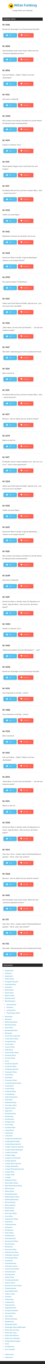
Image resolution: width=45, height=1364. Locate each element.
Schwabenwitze (10, 1263)
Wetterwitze (9, 1322)
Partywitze (8, 1227)
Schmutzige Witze (11, 1258)
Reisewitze (9, 1247)
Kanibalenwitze (10, 1114)
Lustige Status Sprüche (13, 1164)
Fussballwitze (10, 1094)
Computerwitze (10, 1041)
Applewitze (9, 976)
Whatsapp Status (11, 1324)
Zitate (7, 1344)
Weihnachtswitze (11, 1319)
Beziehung (8, 1017)
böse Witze (9, 1028)
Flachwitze (8, 1077)
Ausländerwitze (10, 984)
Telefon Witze (10, 1294)
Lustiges (8, 1177)
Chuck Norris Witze (11, 1039)
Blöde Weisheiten (11, 1022)
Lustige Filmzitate (11, 1152)
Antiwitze (8, 973)
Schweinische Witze (12, 1269)
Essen (7, 1061)
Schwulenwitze (10, 1272)
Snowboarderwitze (11, 1280)
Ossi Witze (9, 1216)
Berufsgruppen (10, 1001)
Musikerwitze (9, 1208)
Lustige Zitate (10, 1175)
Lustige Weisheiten (11, 1166)
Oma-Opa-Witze (11, 1213)
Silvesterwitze (10, 1274)
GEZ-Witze (9, 1100)
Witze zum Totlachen (12, 1338)
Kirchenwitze (9, 1119)
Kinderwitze (9, 1116)
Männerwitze (9, 1188)
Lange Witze (9, 1130)
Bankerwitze (9, 990)
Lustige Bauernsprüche (13, 1144)
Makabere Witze (11, 1180)
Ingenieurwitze (10, 1108)
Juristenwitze (11, 1010)
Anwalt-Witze (11, 1005)
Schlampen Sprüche (12, 1255)
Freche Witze (9, 1089)
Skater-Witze (9, 1277)
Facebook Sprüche (11, 1064)
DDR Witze (9, 1050)
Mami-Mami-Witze (11, 1183)
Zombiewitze (9, 1347)
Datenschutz (9, 1354)
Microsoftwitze (10, 1202)
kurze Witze (9, 1125)
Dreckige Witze (10, 1055)
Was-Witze (9, 1316)
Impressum (9, 1357)
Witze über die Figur (12, 1330)
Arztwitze (10, 1007)
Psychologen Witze (13, 1013)
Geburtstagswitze (11, 1097)
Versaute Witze (10, 1313)
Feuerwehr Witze (11, 1072)
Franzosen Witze (11, 1080)
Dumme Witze (10, 1058)
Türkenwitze (9, 1299)
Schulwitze (9, 1261)
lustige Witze (9, 1172)
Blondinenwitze (10, 1025)
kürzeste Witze (10, 1127)
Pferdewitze (9, 1230)
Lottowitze (8, 1136)
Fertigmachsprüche (11, 1069)
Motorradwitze (10, 1205)
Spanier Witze (10, 1283)
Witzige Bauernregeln (12, 1341)
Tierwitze (8, 1297)
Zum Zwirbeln (10, 1349)
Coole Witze (9, 1044)
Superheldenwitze (11, 1291)
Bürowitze (8, 1033)
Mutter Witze (9, 1211)
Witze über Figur (11, 1333)
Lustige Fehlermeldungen (14, 1150)
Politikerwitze (10, 1236)
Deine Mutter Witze (12, 1053)
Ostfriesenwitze (10, 1224)
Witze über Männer (12, 1335)
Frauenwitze (9, 1086)
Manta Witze (9, 1191)
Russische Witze (10, 1250)
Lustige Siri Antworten (13, 1158)
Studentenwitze (10, 1288)
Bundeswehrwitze (11, 1030)
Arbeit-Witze (9, 979)
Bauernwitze (9, 993)
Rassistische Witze (11, 1241)
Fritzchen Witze (10, 1091)
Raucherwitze (9, 1244)
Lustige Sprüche (10, 1161)
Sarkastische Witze (11, 1252)
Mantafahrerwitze (11, 1194)
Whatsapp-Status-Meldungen (15, 1327)
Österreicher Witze (11, 1219)
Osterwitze (9, 1222)
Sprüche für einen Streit (13, 1286)
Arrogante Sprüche (11, 982)
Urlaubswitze (9, 1302)
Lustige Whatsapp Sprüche (14, 1169)
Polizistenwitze (10, 1238)
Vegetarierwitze (10, 1308)
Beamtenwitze (10, 998)
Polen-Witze (9, 1233)
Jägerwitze (8, 1111)
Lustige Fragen (10, 1155)
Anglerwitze (9, 971)
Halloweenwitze (10, 1102)
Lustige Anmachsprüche (13, 1139)
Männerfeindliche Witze (13, 1186)
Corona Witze (10, 1047)
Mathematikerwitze (12, 1200)
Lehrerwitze (9, 1133)
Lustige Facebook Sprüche (14, 1147)
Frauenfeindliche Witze (13, 1083)
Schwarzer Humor (11, 1266)
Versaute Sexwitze (11, 1310)
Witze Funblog (25, 5)
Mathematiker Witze (12, 1197)
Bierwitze (8, 1019)
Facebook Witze (10, 1066)
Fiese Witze (9, 1075)
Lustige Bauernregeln (12, 1141)
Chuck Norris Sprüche (12, 1036)
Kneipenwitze (10, 1122)
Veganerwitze (10, 1305)
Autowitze (8, 987)
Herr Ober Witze (11, 1105)
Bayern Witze (9, 995)
